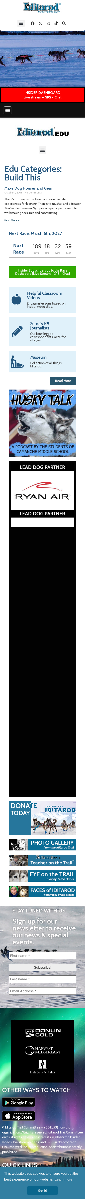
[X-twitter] (40, 23)
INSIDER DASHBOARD (42, 92)
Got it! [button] (42, 1190)
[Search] (64, 23)
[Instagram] (48, 23)
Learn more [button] (63, 1179)
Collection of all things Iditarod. (46, 364)
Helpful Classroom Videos (44, 295)
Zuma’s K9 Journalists (39, 326)
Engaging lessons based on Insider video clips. (46, 305)
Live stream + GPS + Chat (42, 97)
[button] (21, 23)
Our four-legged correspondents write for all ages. (48, 337)
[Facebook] (32, 23)
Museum (38, 357)
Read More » (11, 220)
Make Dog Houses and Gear (28, 188)
